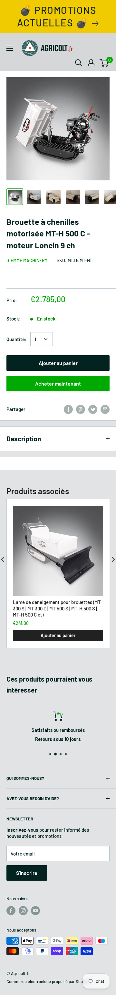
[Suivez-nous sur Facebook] (10, 910)
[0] (104, 63)
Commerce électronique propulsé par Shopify (48, 981)
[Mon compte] (91, 62)
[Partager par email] (105, 409)
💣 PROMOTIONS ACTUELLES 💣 (57, 16)
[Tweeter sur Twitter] (92, 409)
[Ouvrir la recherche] (78, 62)
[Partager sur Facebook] (68, 409)
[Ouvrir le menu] (9, 48)
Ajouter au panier (58, 363)
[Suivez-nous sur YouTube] (35, 910)
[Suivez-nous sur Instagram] (23, 910)
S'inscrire (26, 873)
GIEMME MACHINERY (26, 260)
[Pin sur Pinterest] (80, 409)
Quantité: (16, 339)
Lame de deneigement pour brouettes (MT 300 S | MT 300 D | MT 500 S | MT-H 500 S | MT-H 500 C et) (57, 608)
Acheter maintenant (58, 383)
